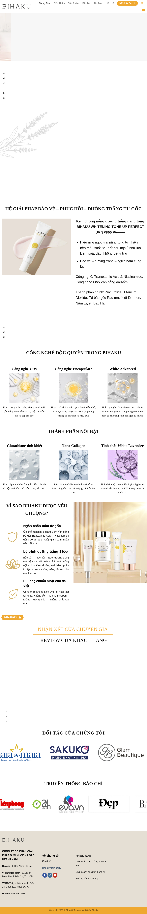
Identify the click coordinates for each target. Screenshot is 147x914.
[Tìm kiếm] (142, 3)
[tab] (73, 629)
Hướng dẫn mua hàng (87, 878)
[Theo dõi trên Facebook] (44, 875)
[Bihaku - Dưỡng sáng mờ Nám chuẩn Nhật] (16, 6)
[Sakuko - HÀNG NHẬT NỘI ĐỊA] (29, 752)
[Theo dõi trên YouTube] (55, 875)
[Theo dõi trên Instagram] (50, 875)
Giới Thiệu (59, 3)
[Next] (10, 63)
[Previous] (3, 63)
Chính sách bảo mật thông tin (90, 872)
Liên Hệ (110, 3)
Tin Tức (98, 3)
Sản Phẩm (73, 3)
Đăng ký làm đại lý (51, 868)
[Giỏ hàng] (143, 9)
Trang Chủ (45, 3)
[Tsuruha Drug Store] (126, 752)
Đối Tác (86, 3)
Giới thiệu (47, 861)
